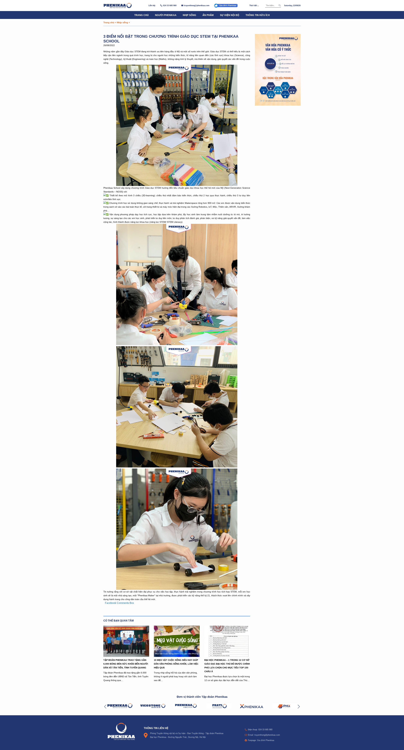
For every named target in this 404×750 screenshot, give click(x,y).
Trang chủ (141, 15)
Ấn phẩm (208, 15)
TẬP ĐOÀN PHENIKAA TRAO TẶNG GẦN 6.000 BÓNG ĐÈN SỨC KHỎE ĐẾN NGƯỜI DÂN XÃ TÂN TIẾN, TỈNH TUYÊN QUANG (125, 664)
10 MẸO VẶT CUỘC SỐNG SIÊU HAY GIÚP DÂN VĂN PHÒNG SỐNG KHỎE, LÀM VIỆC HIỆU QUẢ (176, 664)
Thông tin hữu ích (258, 15)
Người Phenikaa (165, 15)
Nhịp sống (189, 15)
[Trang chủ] (117, 5)
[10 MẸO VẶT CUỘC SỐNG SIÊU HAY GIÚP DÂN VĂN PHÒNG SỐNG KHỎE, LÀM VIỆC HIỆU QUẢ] (177, 641)
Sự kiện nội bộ (229, 15)
